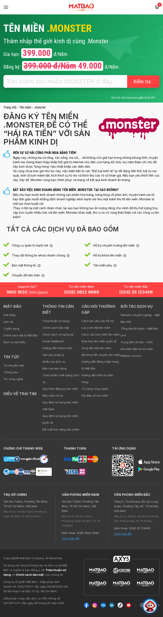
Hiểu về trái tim (20, 393)
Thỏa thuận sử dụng (55, 321)
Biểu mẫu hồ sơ (52, 395)
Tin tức (11, 357)
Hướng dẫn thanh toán (57, 348)
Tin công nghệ (13, 379)
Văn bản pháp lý (53, 355)
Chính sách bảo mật (55, 327)
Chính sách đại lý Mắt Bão (20, 335)
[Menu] (5, 7)
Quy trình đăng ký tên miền (60, 388)
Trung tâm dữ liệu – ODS (137, 342)
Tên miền (25, 107)
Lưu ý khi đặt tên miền (96, 327)
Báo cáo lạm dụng (54, 368)
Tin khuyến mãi (13, 365)
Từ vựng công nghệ (95, 388)
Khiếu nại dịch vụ (53, 361)
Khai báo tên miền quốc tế (99, 341)
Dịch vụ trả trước (14, 342)
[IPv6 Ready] (152, 309)
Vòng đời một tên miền (96, 348)
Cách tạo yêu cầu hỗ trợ (98, 321)
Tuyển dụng (11, 328)
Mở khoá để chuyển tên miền (101, 355)
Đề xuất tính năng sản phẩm (60, 429)
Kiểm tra (142, 82)
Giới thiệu (9, 315)
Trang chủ (9, 107)
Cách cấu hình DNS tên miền (101, 334)
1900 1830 (27, 292)
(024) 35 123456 (136, 292)
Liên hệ (8, 321)
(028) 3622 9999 (81, 292)
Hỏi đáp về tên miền (95, 395)
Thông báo (10, 372)
